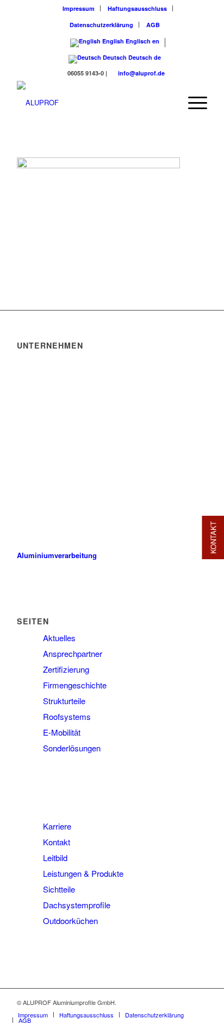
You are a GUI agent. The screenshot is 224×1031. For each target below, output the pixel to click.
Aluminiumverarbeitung (57, 555)
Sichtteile (59, 889)
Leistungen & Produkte (83, 873)
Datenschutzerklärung (101, 25)
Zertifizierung (66, 669)
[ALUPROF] (93, 102)
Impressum (79, 8)
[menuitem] (79, 8)
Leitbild (55, 857)
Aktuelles (59, 637)
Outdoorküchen (70, 920)
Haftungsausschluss (137, 8)
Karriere (57, 826)
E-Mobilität (61, 732)
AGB (153, 25)
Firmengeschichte (75, 685)
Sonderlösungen (72, 748)
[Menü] (192, 102)
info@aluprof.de (141, 73)
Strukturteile (64, 700)
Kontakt (56, 841)
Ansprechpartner (72, 653)
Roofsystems (67, 716)
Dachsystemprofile (76, 904)
